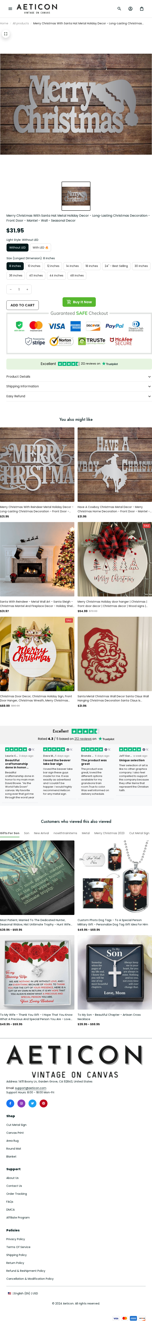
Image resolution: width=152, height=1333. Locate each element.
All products (21, 23)
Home (4, 23)
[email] (30, 1088)
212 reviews (83, 739)
